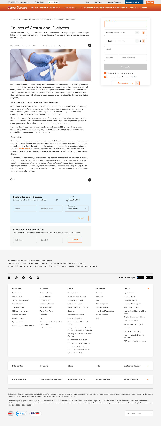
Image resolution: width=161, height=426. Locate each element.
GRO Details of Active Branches (79, 343)
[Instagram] (16, 277)
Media (98, 318)
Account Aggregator (131, 321)
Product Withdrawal (75, 300)
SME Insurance (85, 8)
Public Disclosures (102, 307)
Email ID (44, 240)
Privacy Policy (73, 293)
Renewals (132, 8)
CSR (97, 300)
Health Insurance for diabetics (41, 19)
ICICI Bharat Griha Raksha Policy (23, 325)
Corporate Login (129, 296)
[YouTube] (30, 277)
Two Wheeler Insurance (20, 300)
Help (87, 2)
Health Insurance (53, 8)
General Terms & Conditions (78, 307)
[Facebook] (9, 277)
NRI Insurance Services (20, 311)
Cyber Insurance (18, 322)
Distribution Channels (131, 307)
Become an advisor (133, 2)
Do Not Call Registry (75, 304)
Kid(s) (115, 41)
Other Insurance (119, 8)
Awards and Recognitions (105, 311)
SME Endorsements (47, 328)
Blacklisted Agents (130, 300)
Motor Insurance (37, 8)
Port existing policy (125, 83)
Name (17, 209)
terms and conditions (125, 73)
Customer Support (46, 293)
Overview (99, 293)
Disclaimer (71, 311)
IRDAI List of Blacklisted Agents (135, 341)
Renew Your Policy (46, 311)
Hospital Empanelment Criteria (134, 317)
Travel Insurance (70, 8)
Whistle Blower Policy (75, 353)
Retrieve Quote (45, 300)
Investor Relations (114, 2)
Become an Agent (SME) (132, 331)
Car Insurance (17, 296)
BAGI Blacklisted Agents (132, 304)
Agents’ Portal (129, 293)
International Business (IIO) (133, 324)
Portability (43, 315)
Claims (142, 8)
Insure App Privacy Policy (77, 296)
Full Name (19, 240)
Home (13, 19)
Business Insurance (19, 315)
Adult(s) (115, 32)
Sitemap (126, 328)
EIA (41, 318)
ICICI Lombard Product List (77, 340)
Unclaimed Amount (47, 304)
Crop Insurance (17, 318)
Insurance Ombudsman (76, 315)
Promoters (99, 296)
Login (149, 2)
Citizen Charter (45, 296)
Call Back (40, 2)
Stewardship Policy (75, 318)
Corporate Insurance (102, 8)
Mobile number (47, 209)
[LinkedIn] (38, 277)
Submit (81, 218)
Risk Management (102, 304)
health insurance (25, 149)
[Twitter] (23, 277)
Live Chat (54, 2)
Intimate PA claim (46, 307)
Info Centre (98, 2)
